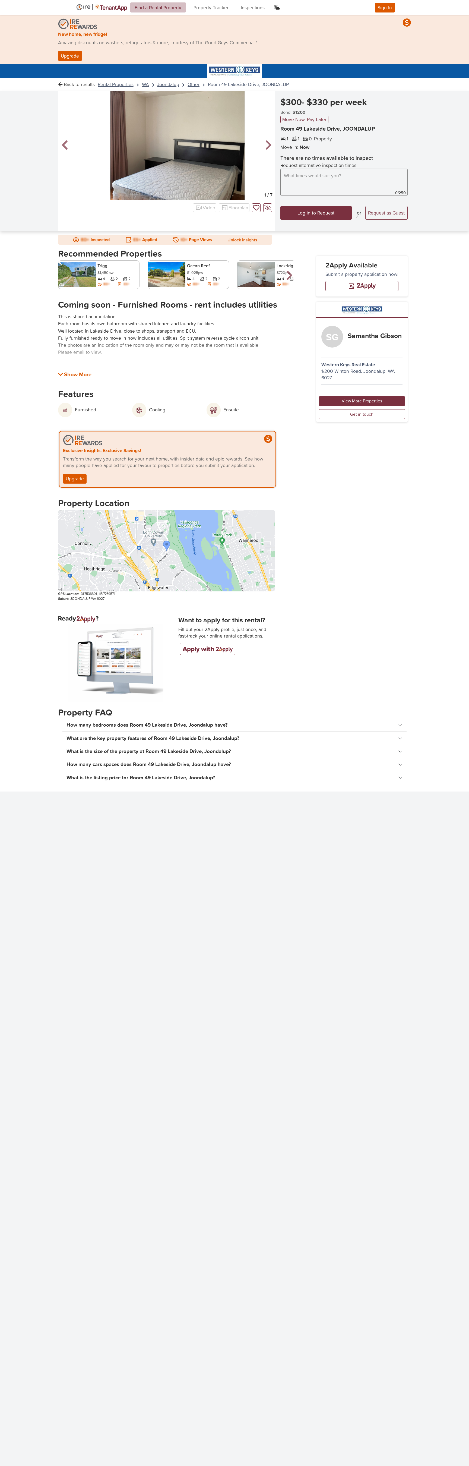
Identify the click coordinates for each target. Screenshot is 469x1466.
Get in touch (361, 414)
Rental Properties (116, 84)
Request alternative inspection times (318, 165)
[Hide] (267, 207)
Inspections (253, 7)
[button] (65, 145)
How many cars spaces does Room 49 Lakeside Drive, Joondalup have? (148, 764)
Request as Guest (386, 212)
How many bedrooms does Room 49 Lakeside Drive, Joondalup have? (147, 725)
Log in (315, 212)
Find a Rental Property (158, 7)
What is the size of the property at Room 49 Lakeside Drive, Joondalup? (148, 751)
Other (193, 84)
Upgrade (70, 55)
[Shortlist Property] (256, 207)
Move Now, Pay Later (304, 119)
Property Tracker (211, 7)
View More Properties (362, 401)
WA (145, 84)
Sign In (385, 7)
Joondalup (168, 84)
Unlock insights (242, 240)
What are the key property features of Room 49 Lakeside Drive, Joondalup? (152, 738)
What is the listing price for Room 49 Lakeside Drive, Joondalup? (140, 777)
